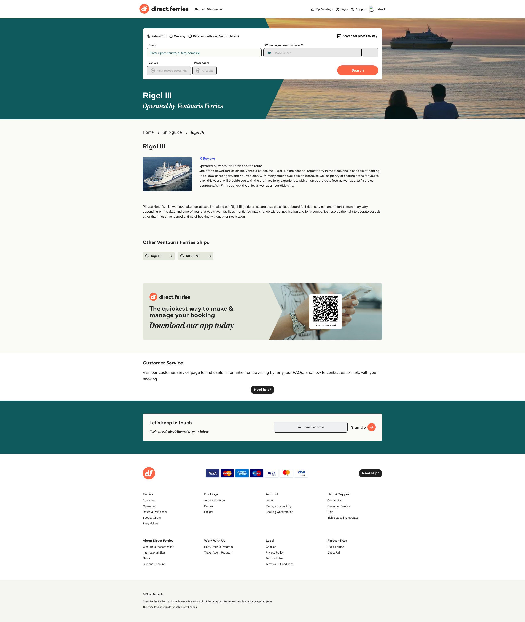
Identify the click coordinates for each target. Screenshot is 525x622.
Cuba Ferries (335, 546)
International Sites (154, 552)
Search (358, 70)
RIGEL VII (193, 256)
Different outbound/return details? (216, 36)
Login (269, 500)
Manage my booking (279, 506)
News (146, 558)
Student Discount (154, 564)
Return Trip (159, 36)
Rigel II (156, 256)
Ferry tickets (150, 523)
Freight (208, 512)
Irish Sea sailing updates (343, 517)
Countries (149, 500)
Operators (149, 506)
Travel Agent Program (218, 552)
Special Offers (152, 517)
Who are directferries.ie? (158, 546)
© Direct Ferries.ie (153, 594)
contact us (260, 601)
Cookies (271, 546)
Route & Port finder (155, 512)
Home (148, 132)
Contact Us (334, 500)
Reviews (208, 158)
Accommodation (214, 500)
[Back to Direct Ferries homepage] (164, 9)
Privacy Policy (275, 552)
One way (179, 36)
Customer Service (338, 506)
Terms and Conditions (279, 564)
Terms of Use (274, 558)
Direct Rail (334, 552)
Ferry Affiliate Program (218, 546)
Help (330, 512)
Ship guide (172, 132)
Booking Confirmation (279, 512)
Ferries (208, 506)
